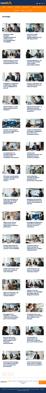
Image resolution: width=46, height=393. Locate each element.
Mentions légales (35, 389)
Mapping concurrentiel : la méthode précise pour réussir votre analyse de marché (34, 201)
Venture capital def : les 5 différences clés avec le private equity (34, 85)
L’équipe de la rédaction (23, 390)
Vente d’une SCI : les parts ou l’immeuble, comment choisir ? (33, 270)
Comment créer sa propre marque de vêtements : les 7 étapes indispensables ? (34, 248)
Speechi (23, 383)
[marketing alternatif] (6, 3)
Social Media (25, 7)
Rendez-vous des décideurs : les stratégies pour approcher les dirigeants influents (35, 293)
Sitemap (42, 389)
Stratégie (17, 7)
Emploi (22, 10)
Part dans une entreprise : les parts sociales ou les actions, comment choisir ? (11, 178)
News (4, 7)
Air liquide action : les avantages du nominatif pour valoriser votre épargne (34, 316)
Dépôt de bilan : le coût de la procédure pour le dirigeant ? (10, 108)
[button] (29, 7)
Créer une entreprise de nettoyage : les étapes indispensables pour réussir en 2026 (10, 201)
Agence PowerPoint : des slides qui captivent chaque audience (11, 294)
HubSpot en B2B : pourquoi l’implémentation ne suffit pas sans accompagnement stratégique (9, 38)
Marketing (10, 7)
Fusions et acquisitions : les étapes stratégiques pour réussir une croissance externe (34, 132)
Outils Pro (29, 10)
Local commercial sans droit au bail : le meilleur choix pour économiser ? (34, 363)
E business (16, 10)
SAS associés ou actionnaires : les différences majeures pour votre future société (35, 340)
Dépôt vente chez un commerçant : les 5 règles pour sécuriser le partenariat (10, 225)
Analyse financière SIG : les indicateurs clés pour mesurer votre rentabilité (11, 247)
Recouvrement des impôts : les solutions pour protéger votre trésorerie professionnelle (9, 340)
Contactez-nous (42, 382)
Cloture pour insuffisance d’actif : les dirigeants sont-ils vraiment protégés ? (34, 155)
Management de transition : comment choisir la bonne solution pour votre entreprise (11, 316)
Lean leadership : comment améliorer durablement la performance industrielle (34, 178)
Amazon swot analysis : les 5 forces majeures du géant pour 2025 (11, 131)
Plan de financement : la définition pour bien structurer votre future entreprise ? (34, 109)
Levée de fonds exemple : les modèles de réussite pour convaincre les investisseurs (11, 364)
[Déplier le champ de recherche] (44, 3)
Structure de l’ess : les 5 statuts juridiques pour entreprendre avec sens (10, 62)
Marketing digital (36, 7)
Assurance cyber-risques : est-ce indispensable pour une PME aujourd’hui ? (34, 37)
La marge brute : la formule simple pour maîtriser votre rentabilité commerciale (11, 155)
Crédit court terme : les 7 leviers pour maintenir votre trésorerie (11, 270)
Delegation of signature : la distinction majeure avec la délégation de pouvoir (11, 86)
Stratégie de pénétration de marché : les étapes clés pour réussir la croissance (34, 225)
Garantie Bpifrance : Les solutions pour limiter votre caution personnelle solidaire (34, 63)
